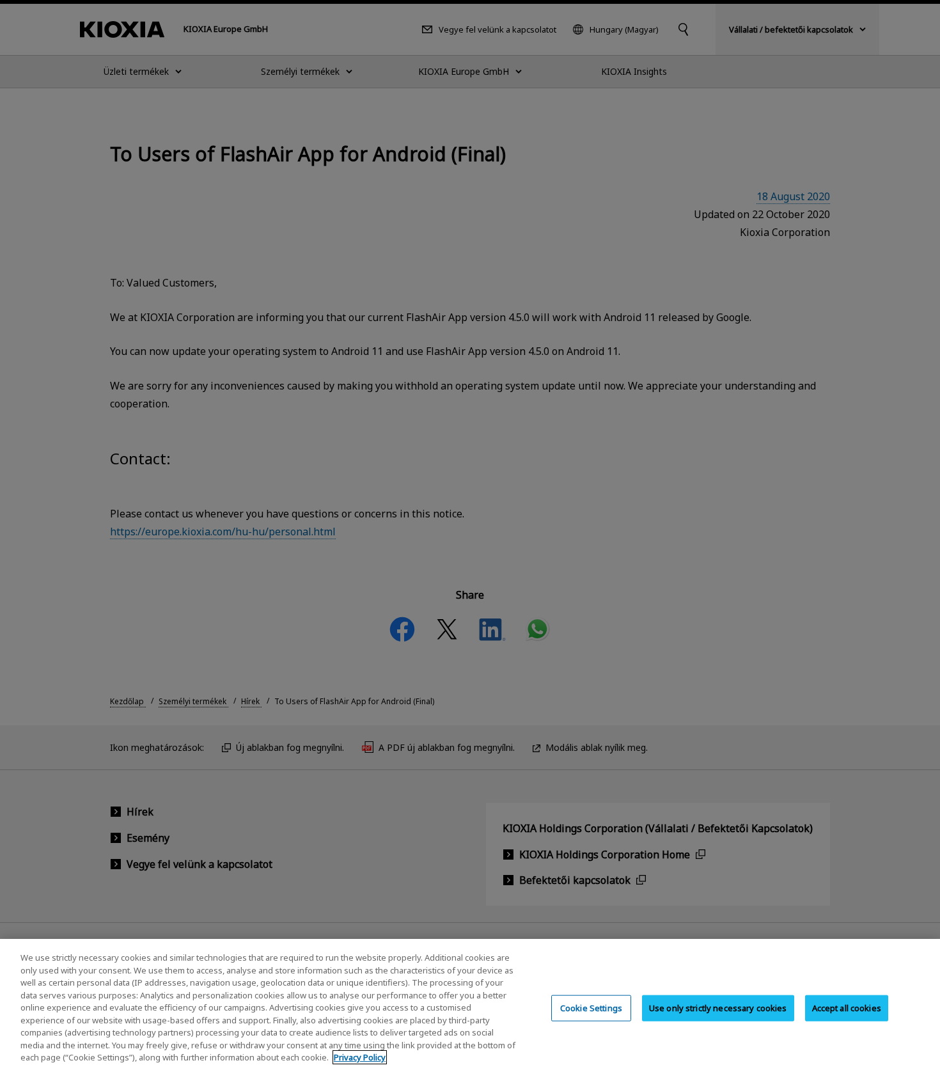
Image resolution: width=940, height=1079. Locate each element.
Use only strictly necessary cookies (718, 1007)
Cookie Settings (591, 1007)
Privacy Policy (360, 1057)
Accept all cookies (846, 1007)
